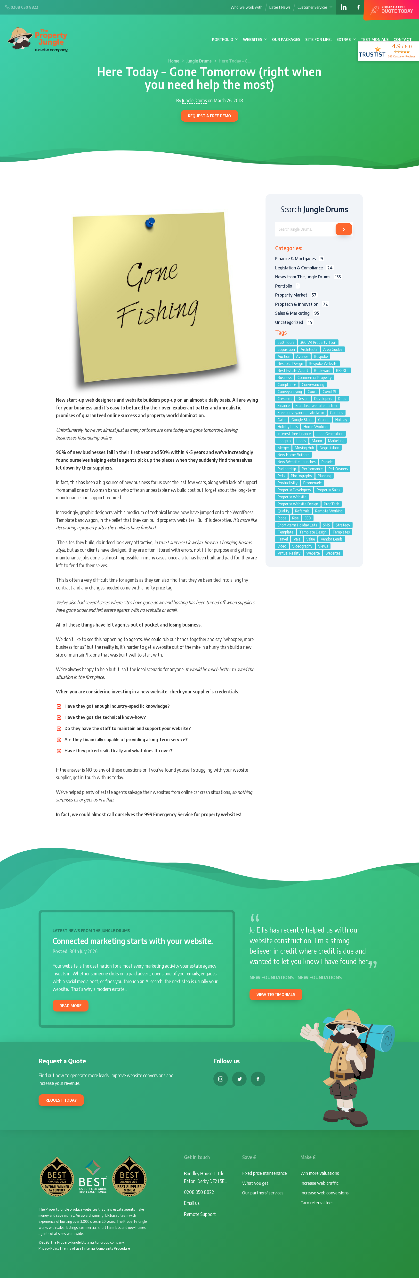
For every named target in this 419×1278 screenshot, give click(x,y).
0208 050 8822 (199, 1192)
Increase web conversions (324, 1192)
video (282, 546)
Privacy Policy (49, 1248)
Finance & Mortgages (299, 258)
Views (323, 546)
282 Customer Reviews (402, 56)
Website (313, 553)
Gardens (336, 412)
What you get (255, 1183)
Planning (324, 475)
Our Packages (286, 39)
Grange (324, 419)
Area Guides (332, 349)
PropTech (331, 504)
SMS (326, 525)
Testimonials (375, 39)
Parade (327, 461)
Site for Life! (318, 39)
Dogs (342, 398)
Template (285, 532)
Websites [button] (252, 39)
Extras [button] (344, 39)
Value (310, 539)
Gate (282, 419)
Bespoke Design (290, 363)
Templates (341, 532)
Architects (309, 349)
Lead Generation (330, 433)
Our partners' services (262, 1192)
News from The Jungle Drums (308, 276)
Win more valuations (319, 1173)
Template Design (313, 532)
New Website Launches (297, 461)
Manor (317, 440)
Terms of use (71, 1248)
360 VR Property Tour (318, 342)
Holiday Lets (288, 426)
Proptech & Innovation (301, 304)
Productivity (288, 482)
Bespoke (321, 356)
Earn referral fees (316, 1202)
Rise (295, 518)
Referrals (302, 511)
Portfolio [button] (222, 39)
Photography (301, 475)
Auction (284, 356)
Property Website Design (298, 504)
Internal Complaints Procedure (107, 1248)
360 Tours (286, 342)
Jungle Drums (199, 60)
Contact (403, 39)
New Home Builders (293, 454)
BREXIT (342, 370)
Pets (281, 475)
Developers (323, 398)
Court (312, 391)
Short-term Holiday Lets (297, 525)
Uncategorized (293, 322)
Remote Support (200, 1214)
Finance (284, 405)
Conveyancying (290, 391)
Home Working (316, 426)
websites (333, 553)
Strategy (343, 525)
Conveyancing (313, 384)
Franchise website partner (317, 405)
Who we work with (246, 7)
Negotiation (329, 447)
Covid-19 (329, 391)
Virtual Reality (289, 553)
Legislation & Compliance (304, 267)
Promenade (312, 482)
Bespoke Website (323, 363)
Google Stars (301, 419)
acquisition (286, 349)
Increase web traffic (319, 1183)
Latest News (279, 7)
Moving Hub (304, 447)
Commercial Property (315, 377)
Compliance (287, 384)
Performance (312, 468)
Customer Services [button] (313, 7)
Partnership (287, 468)
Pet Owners (338, 468)
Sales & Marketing (297, 313)
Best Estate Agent (293, 370)
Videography (302, 546)
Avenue (302, 356)
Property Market (295, 295)
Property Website (292, 496)
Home (173, 60)
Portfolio (286, 286)
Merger (283, 447)
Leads (301, 440)
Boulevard (322, 370)
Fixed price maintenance (264, 1173)
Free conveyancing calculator (301, 412)
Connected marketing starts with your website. (133, 941)
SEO (308, 518)
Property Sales (328, 489)
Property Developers (294, 489)
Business (285, 377)
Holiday (341, 419)
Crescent (285, 398)
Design (303, 398)
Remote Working (329, 511)
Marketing (336, 440)
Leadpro (284, 440)
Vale (297, 539)
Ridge (282, 518)
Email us (192, 1203)
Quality (283, 511)
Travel (283, 539)
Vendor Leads (332, 539)
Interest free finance (294, 433)
